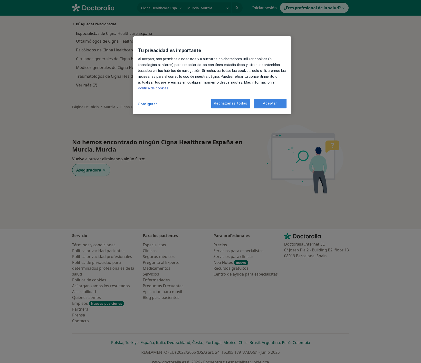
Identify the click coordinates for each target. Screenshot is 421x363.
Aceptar (270, 103)
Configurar (147, 104)
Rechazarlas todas (230, 103)
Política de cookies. (153, 88)
